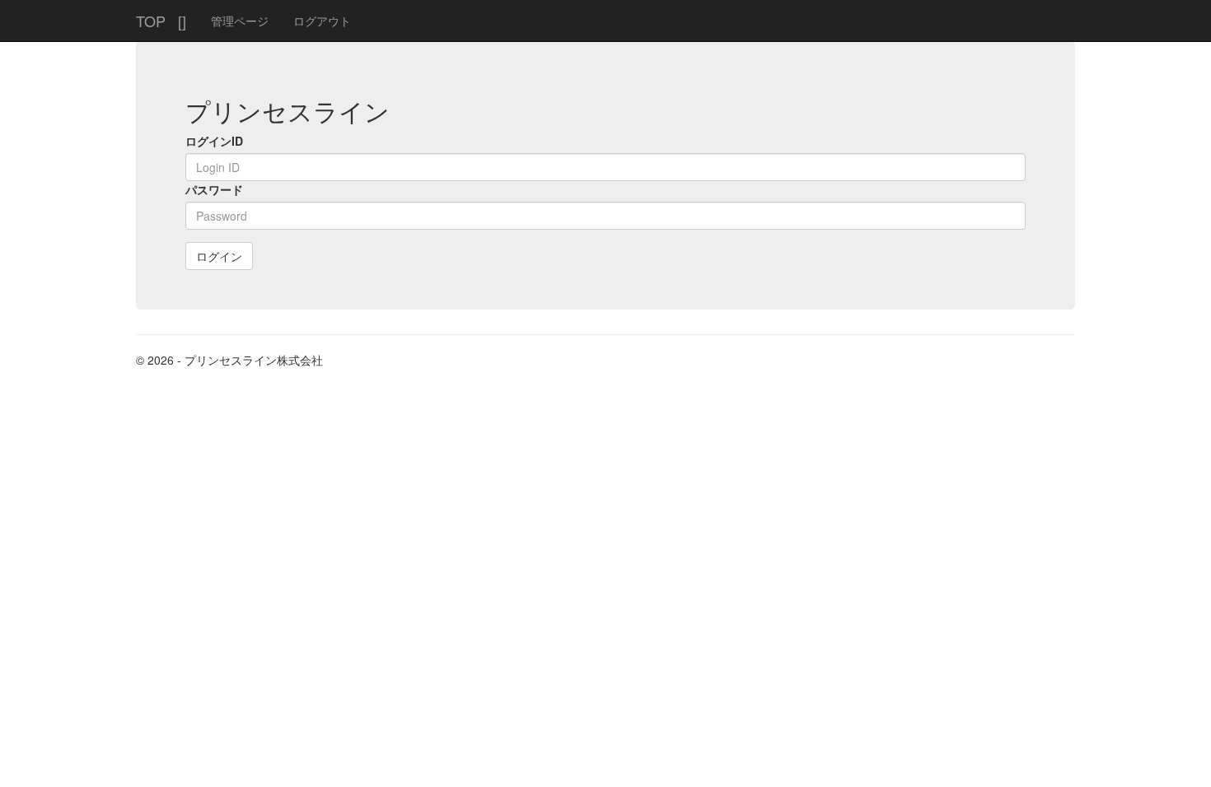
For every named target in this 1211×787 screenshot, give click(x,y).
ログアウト (322, 20)
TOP (151, 20)
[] (182, 20)
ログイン (219, 256)
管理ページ (240, 20)
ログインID (214, 141)
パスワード (214, 189)
